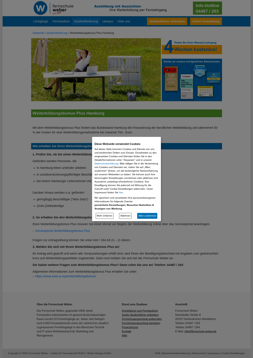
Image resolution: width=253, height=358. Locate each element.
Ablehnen (125, 215)
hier (121, 192)
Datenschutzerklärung (106, 163)
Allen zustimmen (147, 215)
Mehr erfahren (104, 215)
